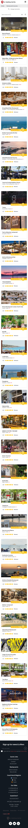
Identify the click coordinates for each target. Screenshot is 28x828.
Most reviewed (13, 770)
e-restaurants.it (13, 790)
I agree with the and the (15, 751)
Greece (15, 778)
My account (13, 763)
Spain (15, 782)
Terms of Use (13, 751)
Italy (15, 780)
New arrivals (13, 772)
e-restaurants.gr (13, 788)
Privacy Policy (23, 751)
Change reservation (15, 9)
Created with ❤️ (6, 814)
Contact (13, 761)
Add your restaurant (13, 759)
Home (3, 6)
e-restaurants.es (13, 792)
